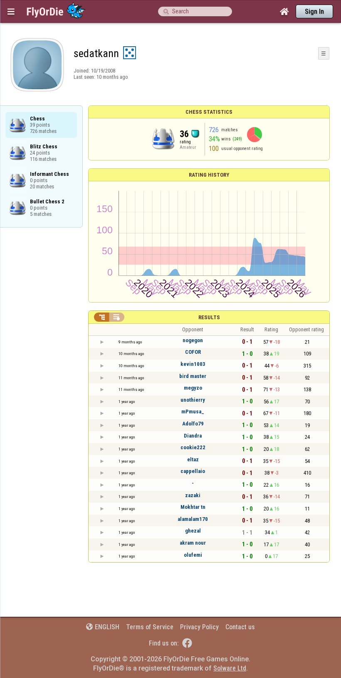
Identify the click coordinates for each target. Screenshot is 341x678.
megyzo (193, 388)
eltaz (193, 459)
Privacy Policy (199, 627)
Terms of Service (149, 627)
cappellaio (192, 471)
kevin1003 (192, 364)
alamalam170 (193, 519)
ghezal (193, 531)
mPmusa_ (192, 411)
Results (209, 317)
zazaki (192, 495)
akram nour (193, 543)
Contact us (240, 627)
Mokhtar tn (192, 507)
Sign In (314, 11)
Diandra (193, 436)
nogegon (193, 340)
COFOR (193, 352)
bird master (192, 376)
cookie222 (192, 447)
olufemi (193, 555)
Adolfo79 (193, 423)
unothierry (192, 400)
